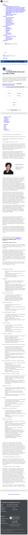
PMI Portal (5, 40)
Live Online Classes (10, 17)
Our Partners (8, 32)
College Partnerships (10, 22)
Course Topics (9, 504)
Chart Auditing (3, 511)
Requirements (7, 121)
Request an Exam (9, 15)
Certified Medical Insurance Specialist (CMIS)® (15, 7)
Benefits (5, 117)
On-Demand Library (10, 24)
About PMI (5, 26)
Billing (2, 506)
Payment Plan (8, 33)
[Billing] (13, 46)
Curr (5, 126)
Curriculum (6, 118)
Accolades (8, 27)
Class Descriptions (9, 20)
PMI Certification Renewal (11, 14)
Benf (5, 125)
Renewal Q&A (9, 39)
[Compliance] (13, 47)
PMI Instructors (9, 28)
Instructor (6, 120)
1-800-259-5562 (14, 522)
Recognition (6, 122)
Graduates (5, 35)
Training (5, 16)
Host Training (8, 21)
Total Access (8, 25)
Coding (2, 504)
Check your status (9, 38)
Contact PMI (14, 509)
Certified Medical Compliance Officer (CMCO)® (16, 9)
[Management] (13, 49)
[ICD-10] (13, 50)
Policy (7, 31)
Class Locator (8, 19)
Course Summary (7, 116)
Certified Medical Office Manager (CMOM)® (15, 8)
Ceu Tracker (8, 37)
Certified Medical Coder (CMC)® (12, 6)
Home (4, 4)
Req (5, 127)
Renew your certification (11, 36)
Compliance (3, 509)
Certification (5, 5)
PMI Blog (8, 30)
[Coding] (13, 45)
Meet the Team (16, 502)
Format (5, 128)
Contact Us (8, 29)
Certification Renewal (5, 518)
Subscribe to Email (4, 523)
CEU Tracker (3, 521)
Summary (6, 124)
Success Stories (15, 506)
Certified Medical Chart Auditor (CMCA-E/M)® (15, 10)
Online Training (9, 18)
